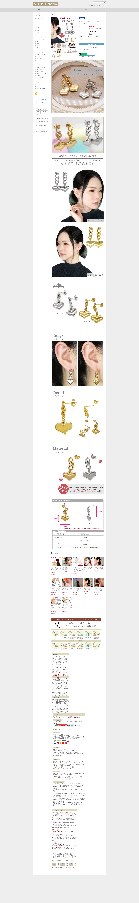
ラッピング (39, 60)
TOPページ (40, 9)
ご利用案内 (55, 9)
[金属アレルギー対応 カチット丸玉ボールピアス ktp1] (88, 586)
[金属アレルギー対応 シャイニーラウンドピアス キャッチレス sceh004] (78, 586)
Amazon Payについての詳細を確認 (62, 779)
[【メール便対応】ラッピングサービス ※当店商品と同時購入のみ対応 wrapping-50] (56, 565)
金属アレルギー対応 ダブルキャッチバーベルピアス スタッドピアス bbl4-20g (56, 589)
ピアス (58, 14)
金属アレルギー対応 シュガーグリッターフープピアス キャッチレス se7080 (99, 589)
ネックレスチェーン (41, 37)
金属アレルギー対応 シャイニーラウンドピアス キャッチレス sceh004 (78, 589)
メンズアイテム (40, 64)
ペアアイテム (39, 58)
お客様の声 (84, 9)
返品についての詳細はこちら (86, 49)
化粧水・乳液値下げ (41, 88)
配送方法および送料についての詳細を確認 (63, 867)
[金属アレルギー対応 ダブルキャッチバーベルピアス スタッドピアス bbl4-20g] (56, 586)
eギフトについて (84, 39)
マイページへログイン (95, 5)
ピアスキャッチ (40, 32)
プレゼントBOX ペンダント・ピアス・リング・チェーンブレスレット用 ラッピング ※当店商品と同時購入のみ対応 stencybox (78, 569)
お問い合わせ (69, 9)
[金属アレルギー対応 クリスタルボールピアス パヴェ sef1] (67, 586)
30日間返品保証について (62, 699)
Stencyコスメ (39, 75)
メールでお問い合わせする (59, 667)
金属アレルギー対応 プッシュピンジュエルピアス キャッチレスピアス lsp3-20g (56, 608)
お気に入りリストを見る (41, 18)
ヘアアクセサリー (40, 52)
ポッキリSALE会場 (40, 77)
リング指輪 (39, 34)
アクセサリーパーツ (41, 49)
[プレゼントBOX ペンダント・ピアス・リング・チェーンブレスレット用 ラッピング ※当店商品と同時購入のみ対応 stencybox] (78, 565)
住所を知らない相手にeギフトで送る (89, 36)
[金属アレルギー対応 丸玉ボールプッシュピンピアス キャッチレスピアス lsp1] (67, 605)
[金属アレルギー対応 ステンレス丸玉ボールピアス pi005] (88, 565)
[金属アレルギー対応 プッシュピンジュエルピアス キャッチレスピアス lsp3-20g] (56, 605)
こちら (64, 848)
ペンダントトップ (40, 39)
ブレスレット (39, 41)
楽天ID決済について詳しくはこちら (62, 768)
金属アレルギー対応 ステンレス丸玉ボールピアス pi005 (88, 568)
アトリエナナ (39, 86)
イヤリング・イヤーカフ (41, 62)
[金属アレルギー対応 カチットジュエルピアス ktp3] (99, 565)
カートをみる (103, 5)
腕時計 (38, 47)
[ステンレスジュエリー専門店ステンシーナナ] (45, 5)
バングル (38, 45)
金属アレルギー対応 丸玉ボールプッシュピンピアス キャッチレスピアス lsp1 (67, 608)
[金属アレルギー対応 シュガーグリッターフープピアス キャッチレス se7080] (99, 586)
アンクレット (39, 43)
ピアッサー (39, 84)
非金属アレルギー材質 (41, 67)
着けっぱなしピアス (41, 79)
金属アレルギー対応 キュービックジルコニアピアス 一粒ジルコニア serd (67, 568)
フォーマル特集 (40, 71)
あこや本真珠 (39, 56)
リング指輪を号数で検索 (41, 69)
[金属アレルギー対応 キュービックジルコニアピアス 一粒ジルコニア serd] (67, 565)
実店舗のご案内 (40, 82)
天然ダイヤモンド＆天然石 (42, 54)
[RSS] (36, 93)
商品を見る (53, 574)
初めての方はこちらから (41, 73)
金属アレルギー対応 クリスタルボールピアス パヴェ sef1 (67, 589)
